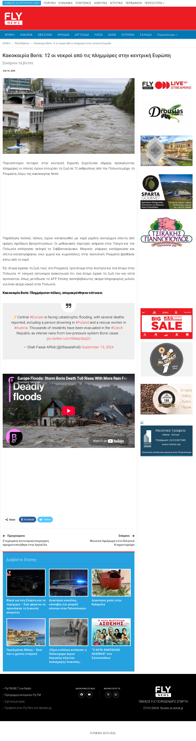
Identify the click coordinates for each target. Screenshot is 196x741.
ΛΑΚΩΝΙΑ (26, 34)
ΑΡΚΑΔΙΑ (63, 34)
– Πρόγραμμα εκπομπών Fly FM (21, 694)
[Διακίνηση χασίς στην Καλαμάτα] (111, 582)
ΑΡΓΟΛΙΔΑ (82, 34)
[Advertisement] (149, 17)
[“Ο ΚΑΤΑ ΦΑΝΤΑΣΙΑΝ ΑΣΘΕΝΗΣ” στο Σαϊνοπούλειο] (111, 632)
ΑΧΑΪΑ (112, 34)
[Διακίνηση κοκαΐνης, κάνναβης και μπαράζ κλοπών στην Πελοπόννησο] (69, 582)
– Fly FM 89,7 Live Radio (16, 688)
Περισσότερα (154, 3)
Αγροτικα (116, 3)
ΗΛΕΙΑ (98, 34)
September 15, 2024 (98, 347)
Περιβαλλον (134, 3)
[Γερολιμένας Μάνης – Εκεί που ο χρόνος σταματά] (26, 632)
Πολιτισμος (83, 3)
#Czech (117, 328)
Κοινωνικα (66, 3)
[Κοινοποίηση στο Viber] (108, 695)
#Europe (36, 317)
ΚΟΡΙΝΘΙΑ (128, 34)
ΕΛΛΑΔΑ (146, 34)
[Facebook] (82, 695)
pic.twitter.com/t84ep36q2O (69, 338)
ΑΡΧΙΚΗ (10, 34)
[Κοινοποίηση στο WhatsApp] (116, 695)
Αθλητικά (100, 3)
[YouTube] (89, 695)
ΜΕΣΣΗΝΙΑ (45, 34)
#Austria (21, 328)
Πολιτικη (50, 3)
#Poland (82, 322)
